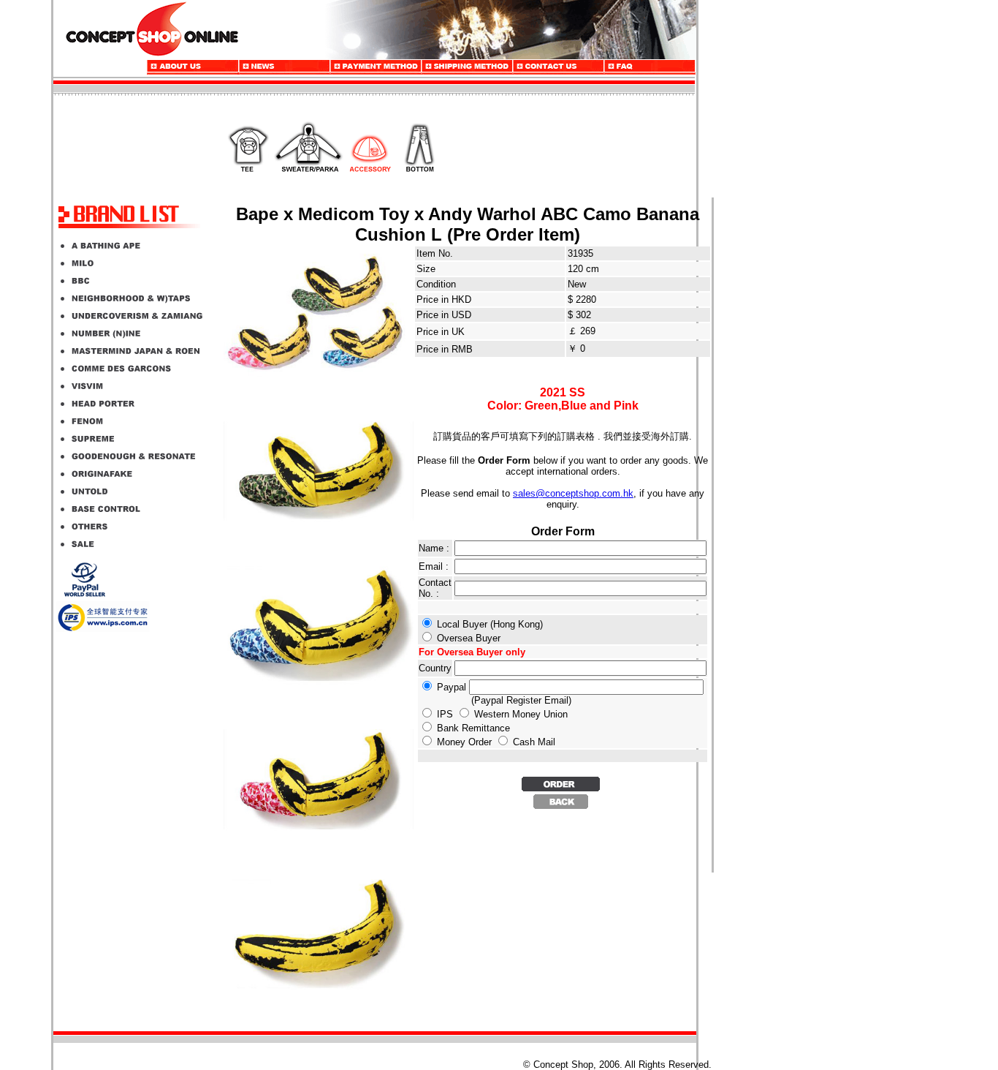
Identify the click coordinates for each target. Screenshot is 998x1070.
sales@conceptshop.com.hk (573, 493)
